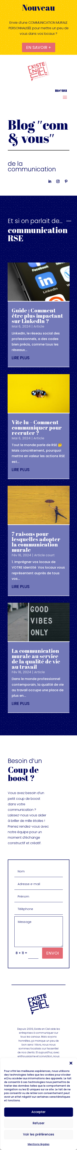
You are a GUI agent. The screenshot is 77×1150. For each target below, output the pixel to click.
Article (38, 326)
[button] (71, 1063)
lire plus (21, 358)
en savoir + (38, 47)
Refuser (39, 1123)
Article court (44, 555)
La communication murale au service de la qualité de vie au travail (36, 658)
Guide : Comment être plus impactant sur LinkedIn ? (37, 316)
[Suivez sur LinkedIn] (49, 181)
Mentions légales (38, 1144)
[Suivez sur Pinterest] (66, 181)
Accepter (38, 1112)
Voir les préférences (38, 1134)
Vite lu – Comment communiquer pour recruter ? (37, 427)
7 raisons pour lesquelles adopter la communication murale (36, 541)
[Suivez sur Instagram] (58, 181)
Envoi (52, 953)
